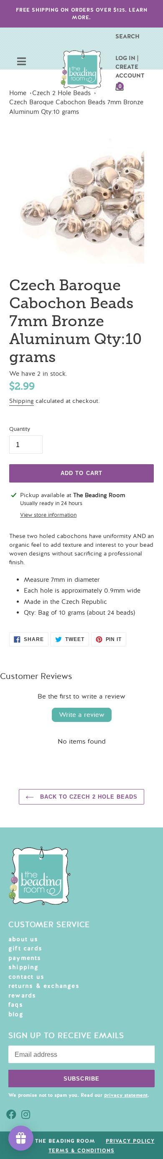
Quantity (19, 429)
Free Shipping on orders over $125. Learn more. (82, 14)
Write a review (81, 714)
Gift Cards (25, 948)
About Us (23, 939)
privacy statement (126, 1095)
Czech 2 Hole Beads (61, 93)
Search (127, 36)
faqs (15, 1005)
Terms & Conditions (81, 1150)
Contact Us (26, 977)
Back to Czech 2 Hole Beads (88, 797)
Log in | (126, 58)
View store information (48, 515)
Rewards (22, 995)
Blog (15, 1014)
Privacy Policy (130, 1141)
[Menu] (22, 62)
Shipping (21, 401)
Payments (24, 958)
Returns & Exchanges (43, 986)
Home (17, 93)
